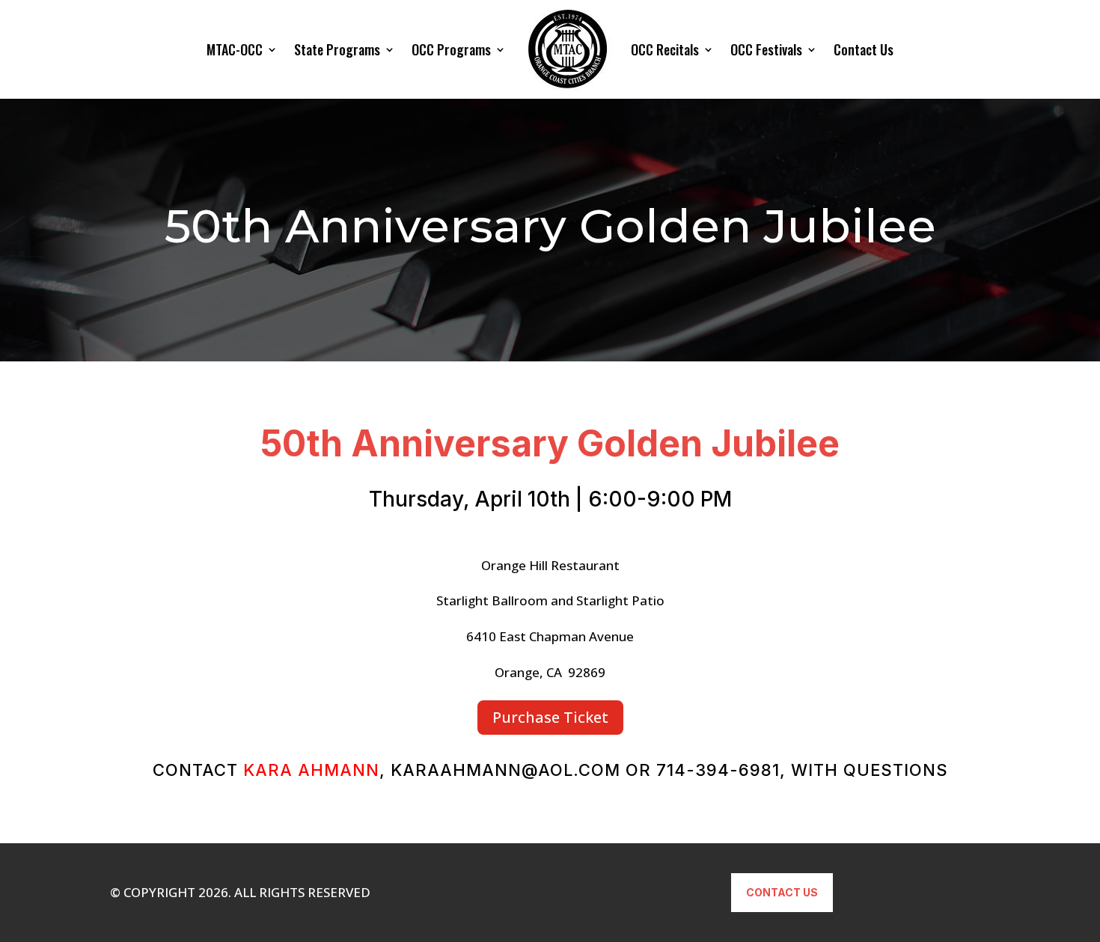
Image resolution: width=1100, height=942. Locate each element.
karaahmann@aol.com (505, 770)
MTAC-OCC (235, 49)
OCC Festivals (766, 49)
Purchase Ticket (550, 717)
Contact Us (863, 49)
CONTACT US (782, 892)
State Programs (337, 49)
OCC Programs (451, 49)
